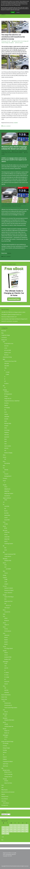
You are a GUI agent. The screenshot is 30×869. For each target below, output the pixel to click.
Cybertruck (6, 635)
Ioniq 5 (5, 486)
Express (9, 253)
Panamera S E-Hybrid (8, 590)
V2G (5, 450)
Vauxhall (4, 650)
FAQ (2, 768)
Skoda (4, 622)
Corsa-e (6, 573)
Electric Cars (20, 41)
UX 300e (6, 524)
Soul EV (5, 517)
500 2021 (6, 469)
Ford (4, 472)
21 (7, 831)
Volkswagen (5, 661)
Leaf (5, 567)
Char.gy (6, 396)
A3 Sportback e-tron (8, 343)
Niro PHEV (6, 513)
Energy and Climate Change (7, 741)
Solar (5, 443)
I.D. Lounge (6, 677)
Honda (4, 480)
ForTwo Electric (7, 631)
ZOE (5, 603)
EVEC (4, 465)
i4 (4, 376)
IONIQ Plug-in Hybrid (8, 493)
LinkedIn (15, 122)
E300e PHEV (6, 539)
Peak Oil (4, 757)
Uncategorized (4, 805)
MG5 (5, 547)
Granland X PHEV (7, 657)
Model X (6, 642)
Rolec (5, 439)
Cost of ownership (8, 774)
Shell (5, 441)
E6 (4, 387)
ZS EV (5, 550)
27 (3, 833)
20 (3, 831)
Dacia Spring (7, 463)
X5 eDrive (6, 383)
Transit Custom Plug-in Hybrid (10, 707)
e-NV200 (6, 724)
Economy (15, 41)
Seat (4, 616)
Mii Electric (6, 620)
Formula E (5, 478)
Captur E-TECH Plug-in (9, 596)
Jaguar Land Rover (7, 498)
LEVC (4, 709)
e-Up (5, 665)
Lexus (4, 522)
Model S (6, 639)
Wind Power (5, 766)
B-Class (6, 534)
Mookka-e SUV (7, 659)
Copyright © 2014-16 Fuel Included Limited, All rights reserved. (15, 866)
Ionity (5, 421)
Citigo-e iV (6, 624)
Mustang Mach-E (7, 476)
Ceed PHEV (6, 506)
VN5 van (6, 711)
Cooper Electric (7, 556)
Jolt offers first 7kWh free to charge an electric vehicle (13, 312)
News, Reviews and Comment (11, 152)
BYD (4, 385)
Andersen (6, 391)
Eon (5, 409)
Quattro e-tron (7, 352)
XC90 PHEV (6, 692)
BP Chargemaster (8, 394)
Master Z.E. (6, 732)
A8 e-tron (6, 345)
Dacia (4, 461)
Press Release (4, 798)
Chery (4, 455)
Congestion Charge (5, 335)
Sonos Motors (6, 803)
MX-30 (5, 528)
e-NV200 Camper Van (8, 726)
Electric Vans (4, 699)
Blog (2, 333)
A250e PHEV (6, 532)
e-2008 (5, 579)
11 (22, 827)
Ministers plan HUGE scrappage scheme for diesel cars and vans (14, 148)
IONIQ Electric (7, 489)
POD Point (6, 434)
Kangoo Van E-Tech (8, 601)
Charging (5, 389)
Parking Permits (4, 796)
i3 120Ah (7, 372)
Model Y (6, 644)
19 (26, 829)
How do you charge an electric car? (9, 316)
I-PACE (5, 500)
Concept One (7, 611)
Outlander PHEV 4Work (9, 720)
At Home (6, 780)
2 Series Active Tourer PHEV (10, 361)
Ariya (5, 564)
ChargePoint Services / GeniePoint (11, 400)
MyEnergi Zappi (7, 423)
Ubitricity (6, 448)
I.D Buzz (6, 737)
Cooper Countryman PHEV (10, 554)
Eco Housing (5, 743)
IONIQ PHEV (6, 491)
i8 (4, 379)
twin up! (6, 683)
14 (7, 829)
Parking (4, 575)
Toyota (4, 646)
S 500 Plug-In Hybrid (8, 543)
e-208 (5, 581)
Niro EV (5, 510)
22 (11, 831)
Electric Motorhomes (6, 694)
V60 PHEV (6, 690)
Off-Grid (4, 752)
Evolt (5, 412)
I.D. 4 (5, 739)
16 (15, 829)
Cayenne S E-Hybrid (8, 588)
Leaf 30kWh (8, 568)
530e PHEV (6, 365)
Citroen (4, 457)
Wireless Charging (8, 452)
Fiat (4, 467)
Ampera (6, 652)
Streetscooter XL (8, 705)
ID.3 (5, 679)
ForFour (6, 628)
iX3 (5, 381)
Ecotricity (6, 403)
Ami (5, 459)
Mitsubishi (5, 558)
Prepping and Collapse (8, 761)
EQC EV (5, 541)
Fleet (2, 785)
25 (22, 831)
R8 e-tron (6, 354)
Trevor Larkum (19, 42)
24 (18, 831)
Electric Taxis (4, 697)
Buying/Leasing (6, 770)
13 (3, 829)
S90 (5, 688)
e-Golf (5, 663)
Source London (7, 446)
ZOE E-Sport (7, 607)
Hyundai (4, 484)
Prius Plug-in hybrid (8, 648)
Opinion (12, 42)
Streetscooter (7, 703)
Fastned (6, 414)
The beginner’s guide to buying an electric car (11, 314)
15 (11, 829)
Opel (4, 571)
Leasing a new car (8, 776)
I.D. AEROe (6, 672)
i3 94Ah (7, 374)
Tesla (4, 633)
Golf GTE (6, 668)
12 (26, 827)
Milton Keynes (4, 789)
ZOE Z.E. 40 (8, 605)
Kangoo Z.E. (6, 730)
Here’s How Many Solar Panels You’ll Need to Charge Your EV (14, 319)
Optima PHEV (7, 515)
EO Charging (7, 407)
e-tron (5, 348)
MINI (4, 552)
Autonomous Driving (7, 357)
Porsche (5, 586)
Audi (4, 341)
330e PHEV (6, 363)
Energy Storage (6, 748)
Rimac (4, 610)
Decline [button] (18, 12)
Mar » (2, 840)
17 (18, 829)
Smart (4, 627)
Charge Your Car (7, 398)
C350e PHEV (6, 536)
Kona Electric (7, 495)
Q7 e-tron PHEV (7, 350)
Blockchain (3, 330)
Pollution (20, 152)
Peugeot (5, 577)
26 (26, 831)
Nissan (4, 562)
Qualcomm (6, 437)
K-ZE (5, 599)
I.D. (5, 670)
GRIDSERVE (6, 416)
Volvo (4, 686)
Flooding (5, 750)
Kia (3, 504)
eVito (5, 716)
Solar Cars (3, 801)
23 (15, 831)
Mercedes (5, 530)
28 (7, 833)
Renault (4, 595)
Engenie (6, 405)
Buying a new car (8, 772)
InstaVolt (6, 418)
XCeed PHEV (7, 519)
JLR (3, 502)
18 (22, 829)
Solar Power (5, 763)
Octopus (6, 425)
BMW (4, 359)
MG (3, 545)
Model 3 (6, 637)
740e (5, 368)
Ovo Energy (6, 430)
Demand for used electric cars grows (9, 321)
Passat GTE (6, 681)
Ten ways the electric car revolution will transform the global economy (13, 37)
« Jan (2, 836)
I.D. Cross (6, 674)
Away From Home (8, 783)
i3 (4, 370)
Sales (4, 614)
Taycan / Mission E (8, 592)
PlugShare (6, 432)
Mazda (4, 526)
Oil (9, 42)
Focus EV (6, 473)
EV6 (5, 508)
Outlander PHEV (7, 560)
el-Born (5, 618)
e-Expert (6, 584)
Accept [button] (12, 12)
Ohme (5, 428)
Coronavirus (4, 337)
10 (18, 827)
